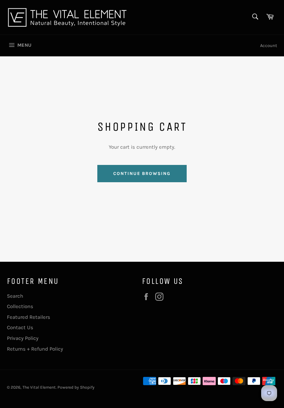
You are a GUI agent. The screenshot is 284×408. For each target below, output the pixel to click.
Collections (20, 306)
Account (268, 45)
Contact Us (20, 327)
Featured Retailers (28, 317)
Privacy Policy (22, 338)
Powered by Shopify (76, 387)
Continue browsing (142, 173)
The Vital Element (39, 387)
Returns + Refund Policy (35, 349)
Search (15, 296)
